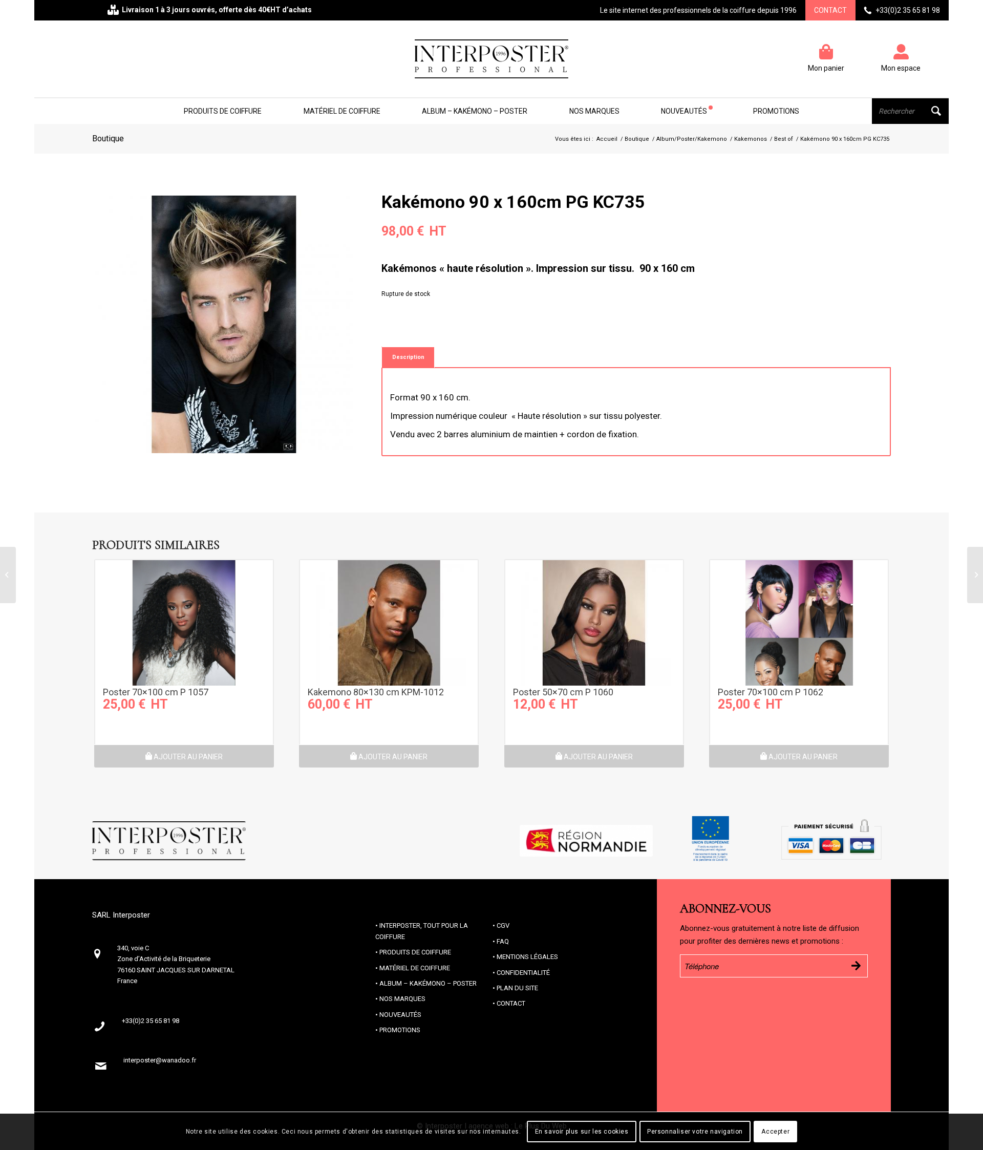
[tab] (408, 357)
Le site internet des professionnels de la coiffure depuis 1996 (698, 10)
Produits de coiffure (415, 952)
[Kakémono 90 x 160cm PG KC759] (975, 575)
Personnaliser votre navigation (695, 1132)
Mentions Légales (527, 957)
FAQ (503, 941)
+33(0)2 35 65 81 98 (907, 10)
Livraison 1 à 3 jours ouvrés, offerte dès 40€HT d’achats (217, 10)
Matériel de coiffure (414, 968)
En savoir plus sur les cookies (582, 1132)
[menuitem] (222, 111)
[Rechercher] (910, 111)
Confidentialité (523, 972)
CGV (503, 925)
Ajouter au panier (187, 757)
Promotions (399, 1030)
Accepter (775, 1132)
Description (408, 357)
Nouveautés (400, 1014)
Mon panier (826, 68)
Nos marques (402, 999)
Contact (830, 10)
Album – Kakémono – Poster (428, 983)
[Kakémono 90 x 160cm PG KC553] (8, 575)
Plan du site (517, 988)
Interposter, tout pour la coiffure (421, 931)
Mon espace (901, 68)
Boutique (108, 138)
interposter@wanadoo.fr (159, 1060)
